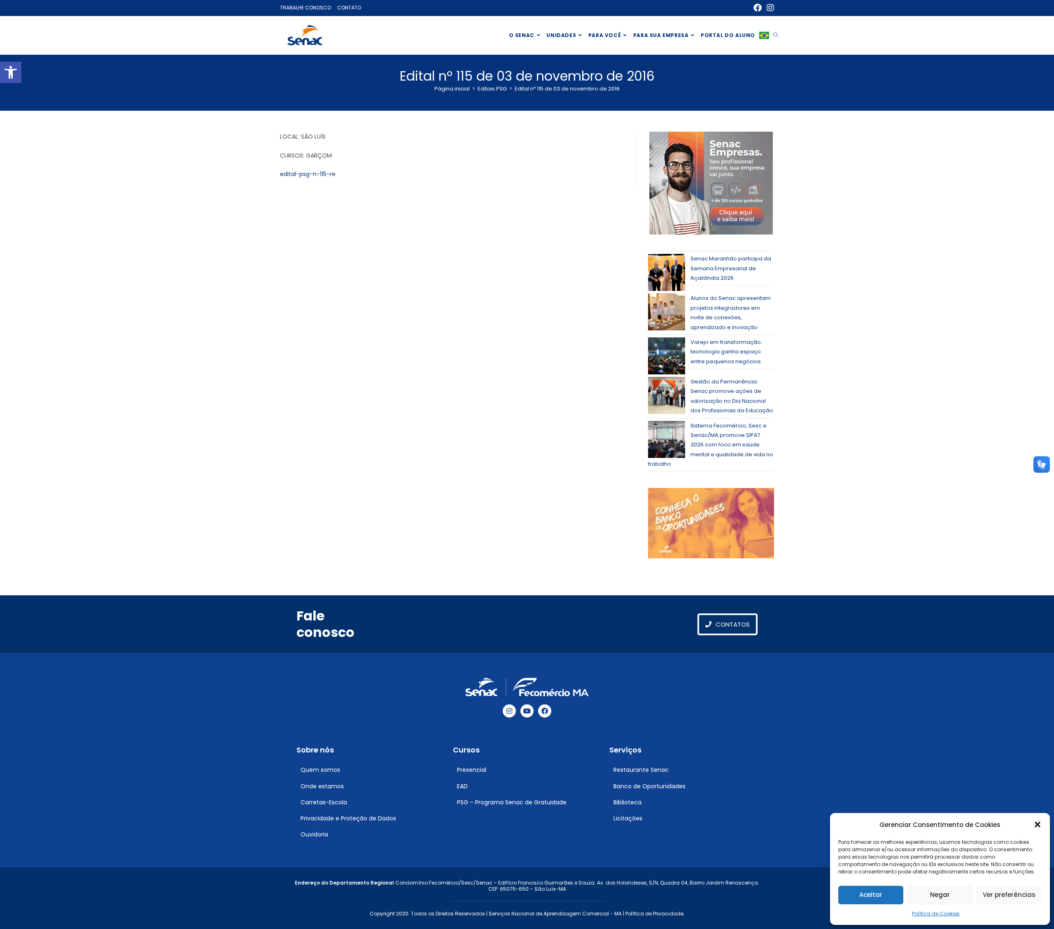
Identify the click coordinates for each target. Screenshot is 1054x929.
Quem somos (320, 770)
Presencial (471, 770)
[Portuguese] (764, 35)
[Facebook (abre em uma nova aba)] (757, 8)
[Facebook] (544, 711)
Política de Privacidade (654, 913)
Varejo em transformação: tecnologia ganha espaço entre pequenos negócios (726, 351)
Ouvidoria (314, 834)
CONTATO (349, 7)
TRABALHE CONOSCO (305, 7)
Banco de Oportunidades (649, 786)
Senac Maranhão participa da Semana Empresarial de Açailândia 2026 (730, 268)
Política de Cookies (936, 913)
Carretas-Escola (324, 802)
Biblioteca (627, 802)
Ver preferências (1009, 894)
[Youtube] (527, 711)
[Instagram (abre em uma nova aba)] (769, 8)
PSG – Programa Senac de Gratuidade (512, 802)
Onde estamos (322, 786)
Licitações (627, 818)
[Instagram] (509, 711)
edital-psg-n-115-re (308, 174)
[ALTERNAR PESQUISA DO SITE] (775, 35)
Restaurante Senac (641, 770)
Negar (940, 894)
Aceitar (870, 894)
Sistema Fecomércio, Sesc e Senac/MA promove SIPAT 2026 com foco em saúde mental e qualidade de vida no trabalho (710, 445)
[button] (10, 72)
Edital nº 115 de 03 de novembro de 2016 (567, 89)
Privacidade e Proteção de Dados (348, 818)
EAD (462, 786)
